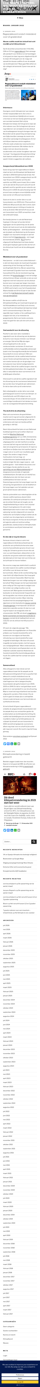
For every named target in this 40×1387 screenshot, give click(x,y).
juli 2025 (6, 971)
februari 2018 (8, 1268)
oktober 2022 (8, 1099)
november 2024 (9, 1004)
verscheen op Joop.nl (20, 736)
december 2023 (9, 1049)
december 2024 (9, 1000)
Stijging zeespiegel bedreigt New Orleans (18, 863)
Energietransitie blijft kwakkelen (15, 871)
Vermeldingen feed (10, 1360)
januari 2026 (7, 946)
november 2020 (9, 1190)
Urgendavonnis (20, 237)
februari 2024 (8, 1041)
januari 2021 (7, 1182)
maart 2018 (7, 1264)
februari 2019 (8, 1239)
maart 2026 (7, 938)
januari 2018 (7, 1272)
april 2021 (6, 1169)
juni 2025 (6, 975)
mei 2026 (6, 929)
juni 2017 (6, 1297)
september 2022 (9, 1103)
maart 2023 (7, 1082)
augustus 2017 (8, 1289)
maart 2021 (7, 1173)
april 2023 (6, 1078)
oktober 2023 (8, 1058)
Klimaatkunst (8, 1339)
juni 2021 (6, 1161)
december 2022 (9, 1091)
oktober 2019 (8, 1219)
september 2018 (9, 1252)
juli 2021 (6, 1157)
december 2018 (9, 1244)
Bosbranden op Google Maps (13, 859)
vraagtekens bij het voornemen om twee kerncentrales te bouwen (19, 615)
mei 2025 (6, 979)
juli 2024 (6, 1020)
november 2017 (8, 1281)
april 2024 (6, 1033)
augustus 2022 (8, 1107)
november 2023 (9, 1053)
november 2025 (9, 954)
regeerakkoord (19, 51)
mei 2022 (6, 1120)
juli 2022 (6, 1111)
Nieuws (6, 1343)
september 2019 (9, 1223)
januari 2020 (7, 1211)
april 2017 (6, 1306)
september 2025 (9, 963)
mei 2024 (6, 1029)
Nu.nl (23, 240)
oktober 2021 (8, 1144)
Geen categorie (8, 1326)
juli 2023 (6, 1070)
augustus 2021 (8, 1153)
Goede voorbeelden (10, 1331)
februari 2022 (8, 1132)
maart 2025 (7, 987)
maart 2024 (7, 1037)
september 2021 (9, 1149)
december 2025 (9, 950)
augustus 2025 (8, 967)
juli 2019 (6, 1227)
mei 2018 (6, 1260)
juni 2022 (6, 1115)
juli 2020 (6, 1198)
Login (5, 1356)
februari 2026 (8, 942)
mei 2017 (6, 1301)
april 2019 (6, 1235)
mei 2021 (6, 1165)
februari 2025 (8, 991)
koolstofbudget (18, 275)
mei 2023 (6, 1074)
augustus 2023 (8, 1066)
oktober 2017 (8, 1285)
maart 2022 (7, 1128)
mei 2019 (6, 1231)
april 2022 (6, 1124)
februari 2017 (8, 1314)
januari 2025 (7, 996)
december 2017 (8, 1277)
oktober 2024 (8, 1008)
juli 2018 (6, 1256)
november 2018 (9, 1248)
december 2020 (9, 1186)
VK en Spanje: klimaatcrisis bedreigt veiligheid (20, 854)
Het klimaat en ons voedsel (24, 913)
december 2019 (9, 1215)
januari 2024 (7, 1045)
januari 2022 (7, 1136)
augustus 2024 (8, 1016)
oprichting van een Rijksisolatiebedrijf (16, 469)
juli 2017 (6, 1293)
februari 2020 (8, 1206)
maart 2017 (7, 1310)
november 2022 (9, 1095)
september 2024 (9, 1012)
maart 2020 (7, 1202)
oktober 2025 (8, 958)
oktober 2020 (8, 1194)
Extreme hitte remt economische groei (17, 867)
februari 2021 (8, 1177)
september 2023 (9, 1062)
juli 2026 (6, 925)
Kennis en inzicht (9, 1335)
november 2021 (8, 1140)
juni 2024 (6, 1025)
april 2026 (6, 934)
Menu (21, 18)
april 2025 (6, 983)
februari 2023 (8, 1086)
